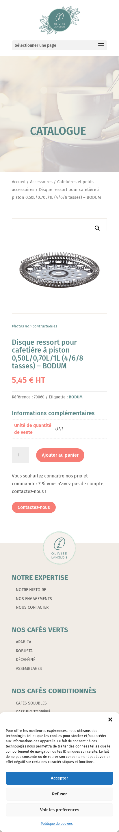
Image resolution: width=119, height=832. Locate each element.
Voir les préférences (59, 809)
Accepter (59, 778)
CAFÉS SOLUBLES (31, 703)
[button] (110, 719)
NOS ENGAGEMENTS (34, 598)
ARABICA (23, 642)
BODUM (76, 397)
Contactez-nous (34, 507)
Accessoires (41, 181)
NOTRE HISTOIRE (31, 589)
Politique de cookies (57, 824)
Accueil (18, 181)
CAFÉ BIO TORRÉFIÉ (33, 711)
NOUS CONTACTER (32, 607)
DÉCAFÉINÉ (25, 659)
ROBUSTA (24, 651)
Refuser (59, 794)
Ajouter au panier (60, 455)
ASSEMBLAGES (29, 668)
